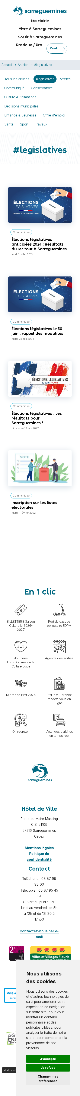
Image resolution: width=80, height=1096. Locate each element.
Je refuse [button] (48, 1067)
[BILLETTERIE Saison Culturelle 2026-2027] (21, 601)
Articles (23, 64)
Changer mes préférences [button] (48, 1079)
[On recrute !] (21, 711)
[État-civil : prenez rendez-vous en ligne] (59, 675)
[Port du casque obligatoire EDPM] (59, 601)
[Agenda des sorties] (59, 638)
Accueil (6, 64)
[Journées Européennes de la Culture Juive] (21, 638)
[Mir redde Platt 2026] (21, 675)
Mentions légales (39, 848)
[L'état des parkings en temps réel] (59, 711)
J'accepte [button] (48, 1059)
